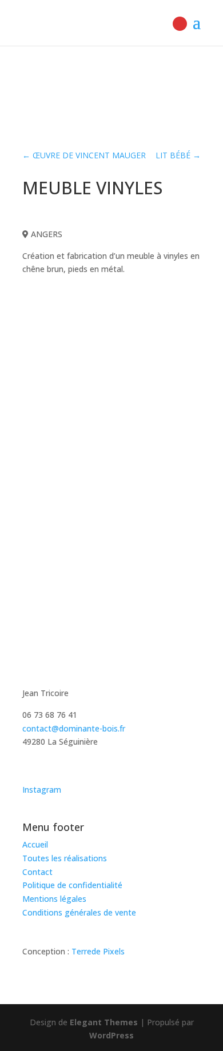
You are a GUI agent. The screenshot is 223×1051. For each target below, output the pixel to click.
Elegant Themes (104, 1022)
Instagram (41, 789)
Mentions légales (54, 898)
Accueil (35, 844)
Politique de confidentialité (72, 885)
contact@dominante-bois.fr (73, 728)
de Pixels (98, 951)
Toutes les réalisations (64, 858)
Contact (37, 871)
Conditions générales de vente (79, 912)
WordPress (111, 1035)
